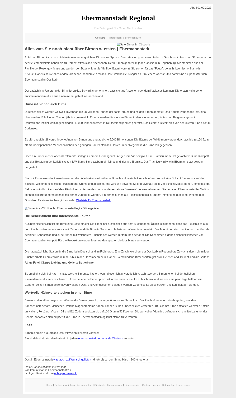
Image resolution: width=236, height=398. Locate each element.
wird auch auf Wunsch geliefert (72, 359)
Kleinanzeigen (114, 385)
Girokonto (99, 385)
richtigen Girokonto (65, 373)
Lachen (156, 385)
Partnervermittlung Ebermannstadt (73, 385)
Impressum (184, 385)
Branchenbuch (133, 37)
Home (49, 385)
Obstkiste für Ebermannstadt (93, 200)
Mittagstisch (115, 37)
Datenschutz (169, 385)
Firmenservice (132, 385)
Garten (146, 385)
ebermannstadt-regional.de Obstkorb (100, 338)
